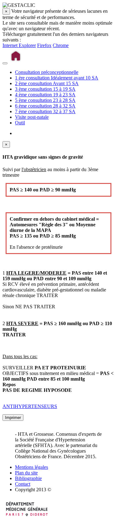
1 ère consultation (56, 77)
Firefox (44, 45)
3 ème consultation (45, 89)
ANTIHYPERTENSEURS (29, 406)
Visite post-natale (32, 117)
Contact (22, 484)
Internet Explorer (19, 45)
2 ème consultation (47, 83)
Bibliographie (28, 478)
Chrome (61, 45)
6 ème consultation (45, 105)
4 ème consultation (45, 94)
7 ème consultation (45, 111)
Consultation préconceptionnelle (46, 72)
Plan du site (26, 472)
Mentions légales (31, 467)
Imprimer (13, 417)
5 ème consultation (45, 100)
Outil (20, 122)
